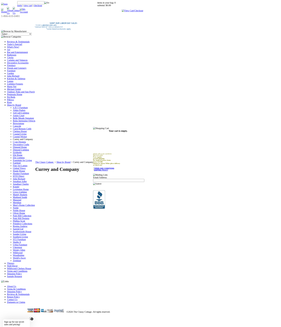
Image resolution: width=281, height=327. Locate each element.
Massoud (17, 200)
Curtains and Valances (17, 60)
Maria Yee (11, 86)
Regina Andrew (20, 226)
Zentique (17, 260)
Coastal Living (19, 134)
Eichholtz (17, 152)
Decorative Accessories (18, 63)
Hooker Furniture (21, 173)
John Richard (13, 76)
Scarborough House (22, 231)
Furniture (11, 70)
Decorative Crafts (21, 144)
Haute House (19, 171)
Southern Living (20, 237)
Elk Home (17, 155)
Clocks (10, 57)
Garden (10, 73)
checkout (38, 5)
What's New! (13, 47)
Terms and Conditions (17, 271)
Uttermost (17, 247)
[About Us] (10, 13)
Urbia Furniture (20, 244)
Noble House (19, 210)
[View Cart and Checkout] (132, 10)
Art (8, 49)
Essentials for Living (22, 160)
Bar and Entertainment (17, 52)
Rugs (9, 102)
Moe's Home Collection (24, 205)
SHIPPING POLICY (101, 170)
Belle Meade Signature (23, 118)
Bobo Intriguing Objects (24, 121)
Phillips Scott (19, 221)
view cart (28, 5)
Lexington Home (21, 189)
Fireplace (11, 65)
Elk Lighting (19, 157)
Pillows (10, 99)
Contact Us (12, 299)
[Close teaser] (30, 318)
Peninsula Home (14, 94)
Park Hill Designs (21, 218)
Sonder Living (19, 234)
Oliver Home (19, 213)
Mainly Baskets (20, 194)
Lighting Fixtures (15, 84)
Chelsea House (20, 131)
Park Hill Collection (22, 215)
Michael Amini (14, 89)
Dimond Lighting (21, 150)
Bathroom (11, 55)
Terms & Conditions (16, 289)
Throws (10, 263)
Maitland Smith (20, 197)
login (19, 5)
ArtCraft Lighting (21, 113)
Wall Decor (12, 266)
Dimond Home (20, 147)
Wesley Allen (19, 250)
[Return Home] (4, 4)
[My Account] (24, 12)
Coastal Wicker (20, 136)
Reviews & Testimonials (18, 41)
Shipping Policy (14, 273)
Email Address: (100, 177)
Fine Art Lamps (20, 165)
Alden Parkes (19, 110)
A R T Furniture (20, 107)
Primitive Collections (22, 223)
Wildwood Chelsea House (19, 268)
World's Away (19, 258)
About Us (11, 286)
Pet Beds (11, 97)
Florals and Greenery (16, 68)
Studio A (17, 242)
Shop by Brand (14, 105)
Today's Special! (14, 44)
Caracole (17, 126)
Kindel (16, 186)
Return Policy (13, 297)
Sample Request (14, 276)
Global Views (19, 168)
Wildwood (18, 252)
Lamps (10, 81)
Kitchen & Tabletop (16, 78)
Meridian (17, 202)
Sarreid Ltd (18, 229)
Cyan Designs (19, 142)
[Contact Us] (16, 13)
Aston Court (18, 115)
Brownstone (18, 123)
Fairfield (17, 163)
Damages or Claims (16, 302)
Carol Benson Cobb (22, 128)
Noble (16, 208)
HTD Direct (18, 176)
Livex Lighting (20, 192)
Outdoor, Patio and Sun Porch (21, 92)
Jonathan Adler (20, 181)
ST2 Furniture (19, 239)
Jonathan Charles (21, 184)
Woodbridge (18, 255)
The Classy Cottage (44, 162)
